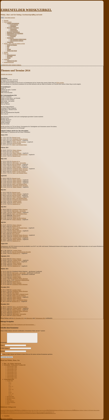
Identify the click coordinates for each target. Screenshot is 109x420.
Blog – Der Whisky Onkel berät (12, 363)
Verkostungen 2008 (12, 366)
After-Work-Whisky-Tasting (37, 410)
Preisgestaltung (14, 30)
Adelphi (24, 410)
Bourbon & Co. (16, 161)
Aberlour (16, 410)
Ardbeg (74, 410)
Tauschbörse (10, 42)
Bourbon (9, 399)
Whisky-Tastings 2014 (7, 324)
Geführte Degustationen (13, 23)
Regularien (13, 36)
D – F (11, 386)
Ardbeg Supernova (39, 411)
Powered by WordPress (6, 418)
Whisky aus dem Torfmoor (19, 142)
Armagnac (9, 413)
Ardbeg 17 (82, 410)
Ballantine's (35, 413)
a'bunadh (2, 410)
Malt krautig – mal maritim (19, 163)
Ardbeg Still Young (32, 411)
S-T (11, 395)
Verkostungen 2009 (12, 368)
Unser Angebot (7, 22)
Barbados (48, 413)
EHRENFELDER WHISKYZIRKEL (26, 10)
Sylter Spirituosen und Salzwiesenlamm (24, 324)
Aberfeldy (12, 410)
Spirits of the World (12, 50)
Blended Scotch (16, 137)
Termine (6, 52)
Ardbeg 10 (78, 410)
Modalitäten (13, 26)
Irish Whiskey (15, 151)
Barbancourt (53, 413)
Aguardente (44, 410)
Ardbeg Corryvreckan (7, 411)
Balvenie (44, 413)
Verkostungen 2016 (12, 378)
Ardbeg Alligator (94, 410)
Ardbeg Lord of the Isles (16, 411)
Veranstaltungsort (11, 55)
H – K (11, 389)
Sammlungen (10, 38)
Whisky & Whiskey (12, 45)
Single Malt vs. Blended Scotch (20, 294)
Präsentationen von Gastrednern (15, 33)
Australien (31, 413)
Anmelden (6, 416)
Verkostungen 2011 (12, 370)
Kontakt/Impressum (9, 62)
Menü (2, 17)
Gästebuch (6, 59)
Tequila (9, 49)
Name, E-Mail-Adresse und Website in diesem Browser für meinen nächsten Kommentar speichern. (28, 354)
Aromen (16, 413)
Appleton (70, 410)
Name (3, 345)
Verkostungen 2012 (12, 372)
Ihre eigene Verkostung (13, 27)
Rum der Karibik (16, 143)
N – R (11, 393)
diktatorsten (29, 318)
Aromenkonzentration (22, 413)
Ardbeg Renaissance (25, 411)
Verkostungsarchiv (9, 379)
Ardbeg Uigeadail (46, 411)
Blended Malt (10, 396)
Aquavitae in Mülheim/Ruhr (22, 280)
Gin (8, 48)
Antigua (67, 410)
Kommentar (4, 342)
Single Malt (10, 380)
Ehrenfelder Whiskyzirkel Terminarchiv (15, 365)
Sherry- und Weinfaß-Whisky (19, 144)
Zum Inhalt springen (10, 17)
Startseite (6, 20)
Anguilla (63, 410)
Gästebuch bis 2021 (12, 61)
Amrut (53, 410)
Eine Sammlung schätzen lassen (18, 39)
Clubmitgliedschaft (12, 35)
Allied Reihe (49, 410)
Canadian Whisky (16, 201)
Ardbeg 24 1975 (87, 410)
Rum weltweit (15, 233)
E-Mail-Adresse (5, 348)
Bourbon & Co (16, 226)
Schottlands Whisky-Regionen (20, 139)
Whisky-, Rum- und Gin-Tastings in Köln (14, 43)
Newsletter (9, 56)
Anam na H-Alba (58, 410)
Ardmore (5, 413)
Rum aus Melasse (16, 164)
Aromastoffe (13, 413)
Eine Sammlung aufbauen (16, 40)
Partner (9, 58)
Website (3, 351)
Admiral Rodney (29, 410)
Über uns (6, 53)
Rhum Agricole (17, 215)
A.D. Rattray (7, 410)
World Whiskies (11, 402)
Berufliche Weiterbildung (13, 32)
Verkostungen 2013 (12, 373)
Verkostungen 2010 (12, 369)
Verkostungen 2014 (40, 318)
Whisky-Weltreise (16, 140)
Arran (27, 413)
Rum (8, 46)
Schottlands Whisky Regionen (20, 168)
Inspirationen (13, 29)
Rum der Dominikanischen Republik (21, 252)
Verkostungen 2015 (12, 376)
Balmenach (39, 413)
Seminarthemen (14, 25)
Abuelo (20, 410)
